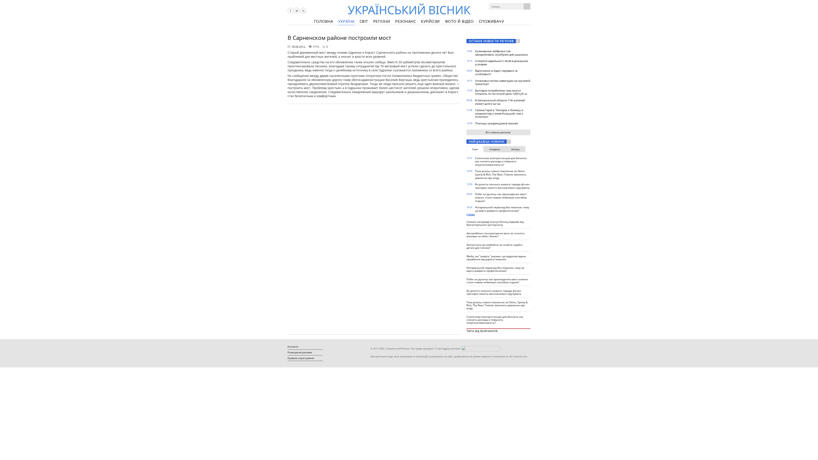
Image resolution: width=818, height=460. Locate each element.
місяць (515, 149)
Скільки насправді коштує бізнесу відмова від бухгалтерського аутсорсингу (495, 223)
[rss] (303, 11)
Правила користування (301, 358)
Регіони (381, 21)
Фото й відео (459, 21)
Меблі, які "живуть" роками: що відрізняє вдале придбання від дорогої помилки (496, 257)
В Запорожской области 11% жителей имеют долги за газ (500, 102)
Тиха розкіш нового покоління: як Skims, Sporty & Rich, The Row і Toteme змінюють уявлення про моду (500, 174)
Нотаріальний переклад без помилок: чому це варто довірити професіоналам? (502, 209)
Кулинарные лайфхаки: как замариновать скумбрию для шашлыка (501, 52)
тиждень (494, 149)
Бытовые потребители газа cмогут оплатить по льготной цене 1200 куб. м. (501, 92)
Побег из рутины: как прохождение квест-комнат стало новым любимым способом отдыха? (501, 197)
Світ (364, 21)
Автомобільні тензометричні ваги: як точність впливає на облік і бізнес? (496, 234)
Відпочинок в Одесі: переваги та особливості (496, 72)
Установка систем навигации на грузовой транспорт (502, 82)
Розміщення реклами (300, 352)
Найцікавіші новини (486, 141)
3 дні (475, 149)
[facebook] (291, 11)
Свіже (471, 215)
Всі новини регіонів (498, 132)
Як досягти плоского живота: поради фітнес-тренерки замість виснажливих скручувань (502, 186)
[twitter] (297, 11)
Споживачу (491, 21)
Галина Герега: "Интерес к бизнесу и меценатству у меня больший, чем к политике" (499, 113)
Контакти (293, 346)
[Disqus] (374, 161)
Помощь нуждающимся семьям (496, 123)
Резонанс (405, 21)
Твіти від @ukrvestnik (482, 331)
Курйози (430, 21)
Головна (323, 21)
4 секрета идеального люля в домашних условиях (501, 62)
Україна (346, 21)
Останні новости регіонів (491, 41)
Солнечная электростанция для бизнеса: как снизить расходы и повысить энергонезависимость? (501, 161)
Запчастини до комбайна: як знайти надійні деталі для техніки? (494, 246)
